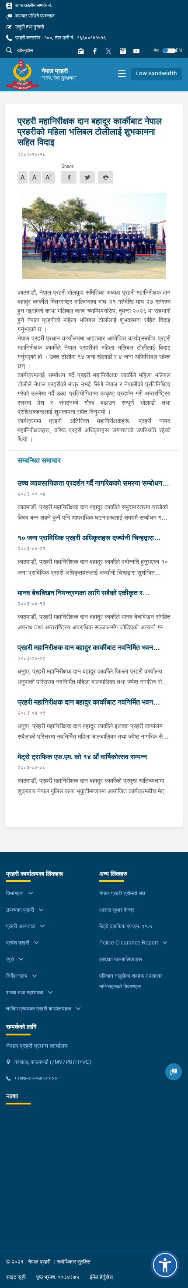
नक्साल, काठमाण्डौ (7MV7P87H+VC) (52, 1062)
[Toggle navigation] (122, 74)
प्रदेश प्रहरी (17, 943)
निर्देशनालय (17, 976)
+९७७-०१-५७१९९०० (35, 1078)
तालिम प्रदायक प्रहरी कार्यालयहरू (38, 1009)
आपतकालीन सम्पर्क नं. (33, 5)
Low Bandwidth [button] (156, 74)
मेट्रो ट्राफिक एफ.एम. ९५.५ (125, 926)
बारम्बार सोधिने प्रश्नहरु (34, 16)
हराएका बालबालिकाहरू (120, 959)
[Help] (173, 1071)
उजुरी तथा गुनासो (29, 27)
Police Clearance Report (128, 943)
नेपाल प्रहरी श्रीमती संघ (122, 893)
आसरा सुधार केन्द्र (116, 910)
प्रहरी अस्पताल (20, 926)
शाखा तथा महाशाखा (24, 992)
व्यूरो (10, 959)
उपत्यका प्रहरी (20, 910)
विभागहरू (15, 893)
